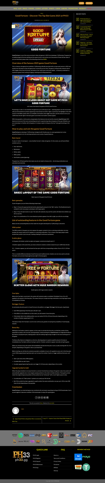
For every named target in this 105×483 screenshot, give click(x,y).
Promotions (73, 8)
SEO (48, 20)
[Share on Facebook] (36, 397)
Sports (51, 8)
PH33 (15, 8)
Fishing (31, 8)
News (89, 8)
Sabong (64, 8)
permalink (52, 403)
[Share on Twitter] (39, 397)
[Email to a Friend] (42, 397)
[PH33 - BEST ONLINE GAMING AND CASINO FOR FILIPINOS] (19, 3)
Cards (57, 8)
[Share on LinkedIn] (47, 397)
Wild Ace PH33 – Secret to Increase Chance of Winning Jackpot (86, 36)
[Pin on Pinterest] (44, 397)
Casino (38, 8)
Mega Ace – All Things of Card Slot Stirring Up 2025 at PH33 (86, 44)
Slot (20, 8)
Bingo (25, 8)
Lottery (45, 8)
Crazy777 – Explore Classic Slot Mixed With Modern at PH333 (86, 52)
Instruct (82, 8)
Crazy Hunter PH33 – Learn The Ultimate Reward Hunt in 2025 (86, 28)
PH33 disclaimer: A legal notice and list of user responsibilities (86, 20)
